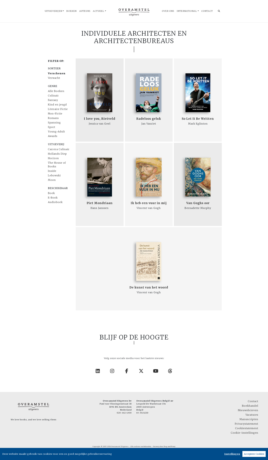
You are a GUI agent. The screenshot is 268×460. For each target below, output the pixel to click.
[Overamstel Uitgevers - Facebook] (127, 371)
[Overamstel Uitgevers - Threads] (170, 371)
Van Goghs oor (198, 203)
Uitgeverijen (53, 11)
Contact (207, 11)
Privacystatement (246, 423)
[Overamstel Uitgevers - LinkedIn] (98, 371)
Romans (53, 118)
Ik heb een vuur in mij (149, 203)
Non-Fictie (55, 113)
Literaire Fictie (58, 109)
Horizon (53, 158)
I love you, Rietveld (99, 119)
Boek (51, 193)
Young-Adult (56, 131)
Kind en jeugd (57, 104)
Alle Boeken (56, 91)
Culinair (53, 95)
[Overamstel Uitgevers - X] (141, 371)
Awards (52, 136)
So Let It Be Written (198, 119)
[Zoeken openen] (219, 11)
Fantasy (53, 100)
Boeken (71, 11)
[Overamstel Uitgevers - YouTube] (156, 371)
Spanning (54, 122)
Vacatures (252, 414)
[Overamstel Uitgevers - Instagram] (112, 371)
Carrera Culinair (58, 149)
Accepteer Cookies (254, 454)
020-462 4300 (124, 412)
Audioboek (55, 202)
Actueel (98, 11)
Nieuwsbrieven (248, 410)
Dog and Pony (169, 446)
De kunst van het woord (149, 287)
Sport (51, 127)
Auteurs (84, 11)
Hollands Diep (57, 153)
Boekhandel (250, 405)
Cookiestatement (246, 428)
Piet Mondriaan (100, 203)
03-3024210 (142, 412)
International (187, 11)
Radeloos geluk (148, 119)
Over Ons (168, 11)
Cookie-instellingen (244, 432)
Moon (52, 179)
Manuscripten (248, 419)
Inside (52, 170)
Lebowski (54, 175)
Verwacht (54, 77)
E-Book (53, 197)
